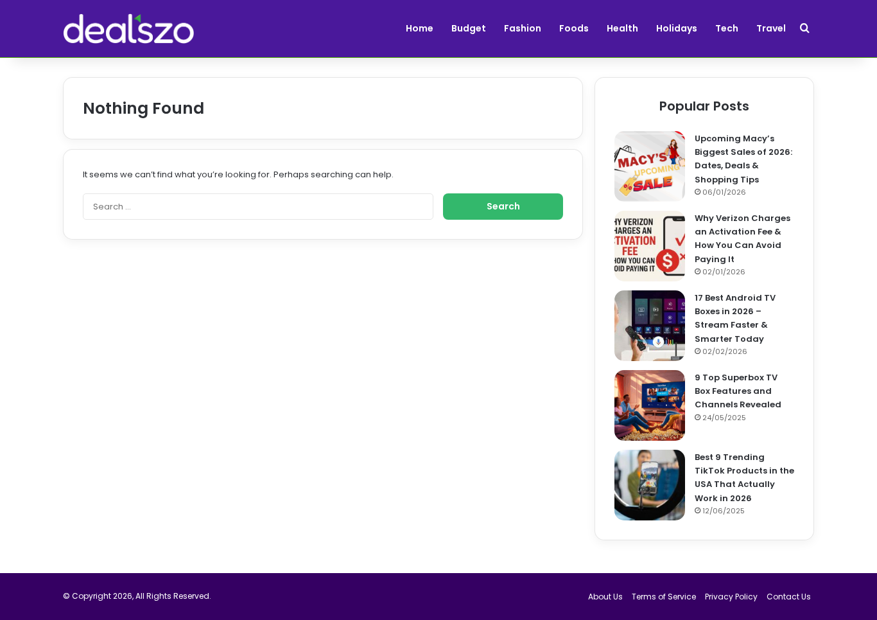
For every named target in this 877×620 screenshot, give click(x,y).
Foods (574, 28)
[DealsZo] (128, 28)
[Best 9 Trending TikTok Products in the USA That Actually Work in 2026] (649, 485)
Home (419, 28)
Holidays (676, 28)
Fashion (522, 28)
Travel (771, 28)
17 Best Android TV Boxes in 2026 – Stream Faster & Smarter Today (735, 318)
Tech (726, 28)
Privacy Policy (731, 596)
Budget (468, 28)
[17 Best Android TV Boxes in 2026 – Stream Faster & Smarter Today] (649, 325)
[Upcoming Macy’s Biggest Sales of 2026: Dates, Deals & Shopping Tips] (649, 166)
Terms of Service (664, 596)
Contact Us (789, 596)
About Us (605, 596)
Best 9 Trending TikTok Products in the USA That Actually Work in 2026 (744, 477)
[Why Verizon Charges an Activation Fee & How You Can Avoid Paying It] (649, 246)
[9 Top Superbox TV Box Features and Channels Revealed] (649, 405)
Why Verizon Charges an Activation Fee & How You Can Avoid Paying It (742, 238)
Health (622, 28)
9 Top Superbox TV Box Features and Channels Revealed (738, 391)
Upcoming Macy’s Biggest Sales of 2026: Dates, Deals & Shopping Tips (743, 159)
